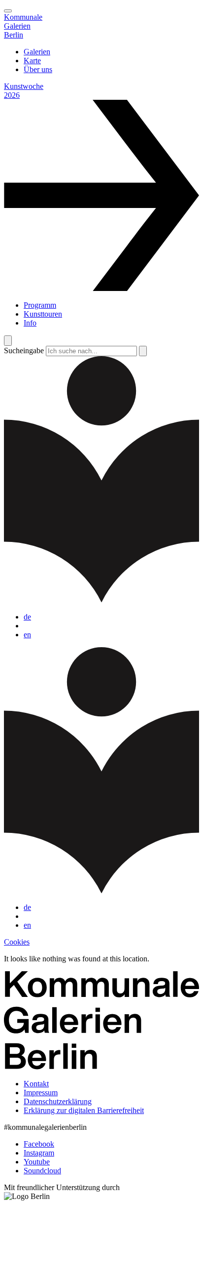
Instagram (39, 1153)
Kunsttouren (43, 314)
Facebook (39, 1144)
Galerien (37, 51)
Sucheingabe (24, 350)
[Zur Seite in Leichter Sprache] (101, 600)
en (27, 634)
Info (30, 323)
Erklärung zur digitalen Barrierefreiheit (84, 1110)
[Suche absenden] (143, 351)
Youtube (37, 1161)
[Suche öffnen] (8, 340)
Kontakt (36, 1083)
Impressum (41, 1092)
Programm (40, 305)
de (27, 617)
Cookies (17, 942)
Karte (32, 60)
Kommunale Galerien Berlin (23, 26)
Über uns (38, 69)
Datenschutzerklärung (58, 1101)
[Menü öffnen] (8, 10)
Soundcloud (42, 1170)
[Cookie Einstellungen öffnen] (78, 1272)
